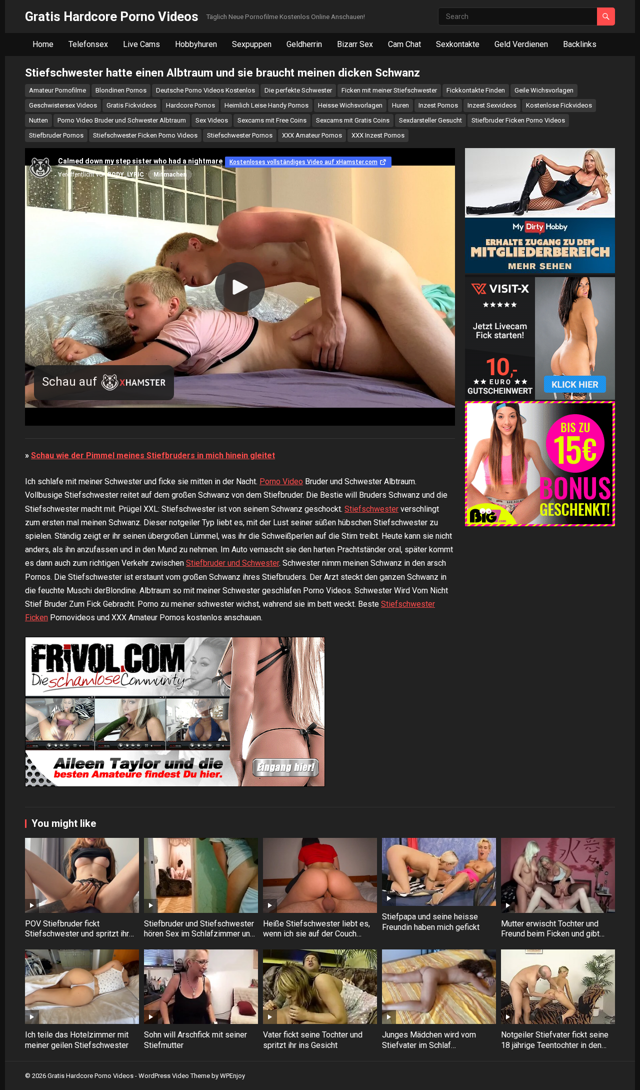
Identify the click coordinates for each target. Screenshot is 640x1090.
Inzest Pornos (438, 105)
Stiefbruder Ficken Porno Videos (518, 120)
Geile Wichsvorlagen (544, 90)
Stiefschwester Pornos (239, 135)
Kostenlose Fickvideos (559, 105)
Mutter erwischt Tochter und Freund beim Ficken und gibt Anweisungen (550, 934)
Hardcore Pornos (190, 105)
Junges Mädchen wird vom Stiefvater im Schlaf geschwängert (429, 1045)
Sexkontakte (458, 44)
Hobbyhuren (196, 44)
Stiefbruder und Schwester (232, 563)
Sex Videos (212, 120)
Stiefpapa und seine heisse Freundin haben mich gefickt (431, 922)
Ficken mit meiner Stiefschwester (389, 90)
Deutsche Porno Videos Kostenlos (205, 90)
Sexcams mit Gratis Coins (353, 120)
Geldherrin (304, 44)
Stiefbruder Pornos (56, 135)
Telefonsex (88, 44)
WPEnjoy (232, 1075)
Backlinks (579, 44)
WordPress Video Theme (174, 1075)
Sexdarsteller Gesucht (430, 120)
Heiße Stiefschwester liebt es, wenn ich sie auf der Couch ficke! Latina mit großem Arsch (316, 934)
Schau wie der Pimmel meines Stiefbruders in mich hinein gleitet (153, 455)
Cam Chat (404, 44)
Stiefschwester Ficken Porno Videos (145, 135)
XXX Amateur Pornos (312, 135)
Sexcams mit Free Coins (272, 120)
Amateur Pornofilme (57, 90)
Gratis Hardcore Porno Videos (111, 16)
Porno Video (281, 481)
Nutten (38, 120)
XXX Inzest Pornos (378, 135)
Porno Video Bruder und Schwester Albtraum (122, 120)
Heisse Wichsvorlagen (350, 105)
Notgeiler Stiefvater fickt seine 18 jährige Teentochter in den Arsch (554, 1045)
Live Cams (141, 44)
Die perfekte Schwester (298, 90)
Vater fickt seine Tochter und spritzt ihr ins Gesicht (312, 1040)
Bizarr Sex (355, 44)
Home (43, 44)
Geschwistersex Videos (63, 105)
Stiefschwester (371, 509)
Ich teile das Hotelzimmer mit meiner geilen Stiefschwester (76, 1040)
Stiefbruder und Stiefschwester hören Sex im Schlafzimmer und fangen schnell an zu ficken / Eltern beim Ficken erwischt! (199, 939)
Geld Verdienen (521, 44)
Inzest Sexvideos (492, 105)
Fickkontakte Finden (475, 90)
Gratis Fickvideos (131, 105)
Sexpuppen (252, 44)
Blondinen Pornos (121, 90)
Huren (400, 105)
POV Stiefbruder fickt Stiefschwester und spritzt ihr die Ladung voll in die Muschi (77, 934)
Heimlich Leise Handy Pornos (266, 105)
